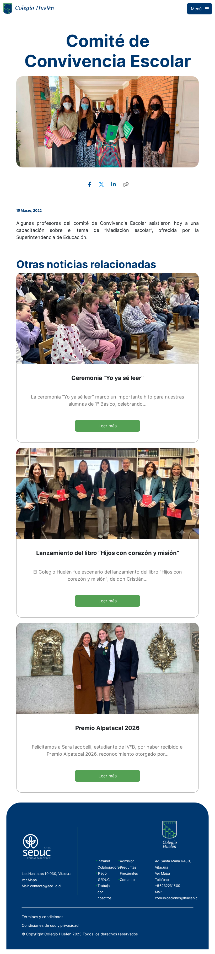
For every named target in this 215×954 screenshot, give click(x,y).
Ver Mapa (29, 879)
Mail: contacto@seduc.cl (41, 886)
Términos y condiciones (42, 916)
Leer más (108, 425)
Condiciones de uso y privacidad (50, 925)
